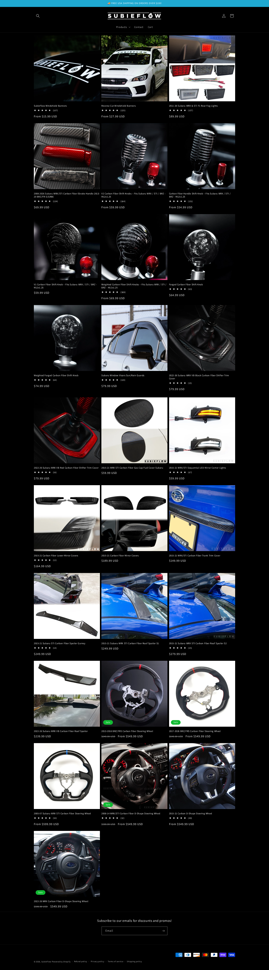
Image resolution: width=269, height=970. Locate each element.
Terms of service (115, 961)
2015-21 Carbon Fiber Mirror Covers (120, 555)
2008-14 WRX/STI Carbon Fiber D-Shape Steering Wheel (130, 813)
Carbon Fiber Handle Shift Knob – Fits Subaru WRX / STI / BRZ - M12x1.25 (200, 195)
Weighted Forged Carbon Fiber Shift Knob (56, 375)
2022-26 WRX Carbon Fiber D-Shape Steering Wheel (61, 901)
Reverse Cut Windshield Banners (118, 105)
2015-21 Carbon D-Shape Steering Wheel (190, 813)
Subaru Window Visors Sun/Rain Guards (122, 375)
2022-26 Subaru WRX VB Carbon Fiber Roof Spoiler (61, 731)
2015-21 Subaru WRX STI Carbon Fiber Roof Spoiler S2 (198, 643)
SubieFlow (46, 961)
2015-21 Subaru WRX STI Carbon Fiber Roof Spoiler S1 (130, 643)
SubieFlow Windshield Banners (50, 105)
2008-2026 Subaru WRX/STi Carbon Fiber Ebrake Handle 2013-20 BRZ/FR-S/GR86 (67, 195)
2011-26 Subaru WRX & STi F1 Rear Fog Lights (193, 105)
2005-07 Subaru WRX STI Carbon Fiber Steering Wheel (62, 813)
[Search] (38, 16)
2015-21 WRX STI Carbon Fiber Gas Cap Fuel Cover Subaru (132, 467)
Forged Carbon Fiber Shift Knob (186, 284)
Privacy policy (97, 961)
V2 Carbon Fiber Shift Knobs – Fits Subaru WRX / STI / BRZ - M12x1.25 (133, 195)
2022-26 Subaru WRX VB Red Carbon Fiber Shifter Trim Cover (66, 467)
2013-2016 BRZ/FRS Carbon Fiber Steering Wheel (127, 731)
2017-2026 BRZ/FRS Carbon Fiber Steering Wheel (195, 731)
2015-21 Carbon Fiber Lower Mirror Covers (56, 555)
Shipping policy (134, 961)
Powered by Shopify (61, 961)
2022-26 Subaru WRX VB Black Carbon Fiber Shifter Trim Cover (199, 377)
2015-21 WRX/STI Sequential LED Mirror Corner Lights (197, 467)
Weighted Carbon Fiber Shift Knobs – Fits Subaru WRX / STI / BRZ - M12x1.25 (133, 286)
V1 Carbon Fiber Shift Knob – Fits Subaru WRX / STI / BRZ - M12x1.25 (65, 286)
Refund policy (80, 961)
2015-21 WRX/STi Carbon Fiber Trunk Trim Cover (194, 555)
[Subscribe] (163, 931)
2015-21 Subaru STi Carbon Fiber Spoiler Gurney (59, 643)
